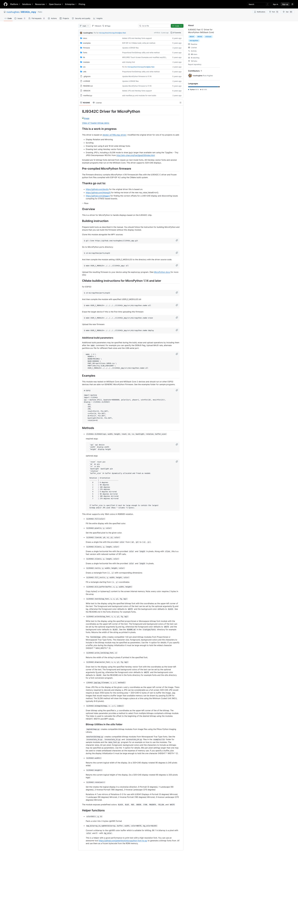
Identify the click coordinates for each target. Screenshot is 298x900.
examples (87, 43)
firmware (86, 48)
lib (84, 57)
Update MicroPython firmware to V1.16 (136, 76)
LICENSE (86, 81)
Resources (40, 4)
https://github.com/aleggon (98, 196)
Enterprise (69, 4)
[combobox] (155, 26)
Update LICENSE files (130, 48)
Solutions (26, 4)
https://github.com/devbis (97, 189)
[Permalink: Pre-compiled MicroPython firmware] (80, 168)
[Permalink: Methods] (80, 428)
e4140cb (157, 32)
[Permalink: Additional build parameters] (80, 337)
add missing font (128, 62)
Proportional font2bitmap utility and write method (141, 53)
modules (86, 62)
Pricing (82, 4)
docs (85, 38)
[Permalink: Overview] (80, 209)
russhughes (13, 12)
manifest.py (87, 95)
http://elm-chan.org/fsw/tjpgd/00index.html (135, 155)
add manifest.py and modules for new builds (139, 95)
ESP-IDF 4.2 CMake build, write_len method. (139, 43)
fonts (85, 53)
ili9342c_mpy (28, 12)
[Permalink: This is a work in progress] (80, 128)
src (84, 67)
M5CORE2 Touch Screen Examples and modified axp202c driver (146, 57)
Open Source (55, 4)
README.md (88, 86)
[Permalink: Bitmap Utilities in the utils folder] (84, 724)
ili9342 (199, 36)
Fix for (96, 33)
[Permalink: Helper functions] (80, 810)
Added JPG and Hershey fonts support (137, 38)
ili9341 (192, 36)
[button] (177, 240)
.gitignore (86, 76)
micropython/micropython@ (112, 33)
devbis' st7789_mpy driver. (114, 135)
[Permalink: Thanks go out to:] (80, 183)
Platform (14, 4)
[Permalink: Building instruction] (80, 221)
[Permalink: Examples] (80, 375)
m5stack (208, 36)
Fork (275, 12)
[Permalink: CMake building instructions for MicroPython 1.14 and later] (80, 280)
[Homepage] (5, 4)
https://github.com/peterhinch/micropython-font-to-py (123, 840)
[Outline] (180, 102)
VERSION (86, 91)
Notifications (261, 12)
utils (84, 72)
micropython (194, 40)
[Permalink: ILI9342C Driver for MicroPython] (80, 111)
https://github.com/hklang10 (98, 192)
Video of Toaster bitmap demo (95, 123)
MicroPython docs (162, 272)
